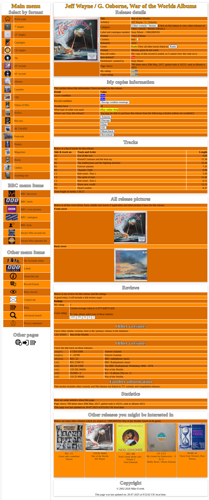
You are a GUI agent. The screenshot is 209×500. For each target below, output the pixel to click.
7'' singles (19, 26)
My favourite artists (34, 260)
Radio (173, 46)
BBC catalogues (29, 217)
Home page (20, 19)
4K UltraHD (20, 128)
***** (73, 317)
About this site (31, 276)
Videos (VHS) (21, 105)
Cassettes (19, 89)
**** (79, 317)
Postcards (19, 136)
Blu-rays (18, 120)
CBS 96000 (60, 334)
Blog (26, 307)
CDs (16, 97)
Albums (18, 81)
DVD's (18, 113)
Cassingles (19, 42)
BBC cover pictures (31, 209)
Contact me (30, 299)
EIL (103, 127)
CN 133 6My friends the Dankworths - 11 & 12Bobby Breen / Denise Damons (161, 457)
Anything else (21, 175)
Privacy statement (33, 323)
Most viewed (30, 292)
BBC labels (27, 201)
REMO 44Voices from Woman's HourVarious (192, 456)
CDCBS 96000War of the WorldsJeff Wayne (99, 456)
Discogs (105, 120)
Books (17, 160)
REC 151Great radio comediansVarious (69, 456)
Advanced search (33, 315)
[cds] (56, 362)
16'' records (20, 73)
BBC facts (26, 225)
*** (85, 317)
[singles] (58, 351)
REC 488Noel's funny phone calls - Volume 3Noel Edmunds (131, 458)
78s (16, 58)
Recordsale (107, 134)
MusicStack (107, 131)
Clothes (18, 167)
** (89, 317)
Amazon (105, 116)
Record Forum (31, 284)
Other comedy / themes (144, 25)
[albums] (58, 358)
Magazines (19, 152)
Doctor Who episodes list (34, 240)
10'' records (20, 66)
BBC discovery (29, 193)
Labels (27, 268)
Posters (18, 144)
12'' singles (19, 34)
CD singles (20, 50)
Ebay (104, 124)
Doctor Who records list (33, 233)
